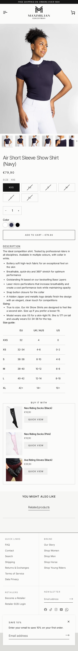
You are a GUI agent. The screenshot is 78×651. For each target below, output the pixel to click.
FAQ (7, 544)
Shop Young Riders (55, 567)
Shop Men (50, 556)
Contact (9, 550)
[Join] (66, 635)
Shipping (10, 562)
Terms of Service (14, 573)
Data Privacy (12, 579)
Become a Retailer (15, 598)
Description (11, 246)
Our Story (49, 544)
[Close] (70, 621)
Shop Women (51, 550)
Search (9, 556)
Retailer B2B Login (15, 603)
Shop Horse (51, 562)
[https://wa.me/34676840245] (66, 606)
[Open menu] (8, 12)
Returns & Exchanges (17, 567)
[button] (5, 225)
